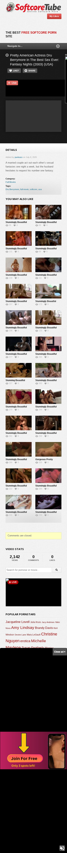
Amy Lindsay (22, 627)
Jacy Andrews (48, 622)
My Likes (54, 16)
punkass (19, 157)
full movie (24, 189)
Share (31, 71)
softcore (33, 189)
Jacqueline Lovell (18, 622)
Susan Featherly (33, 647)
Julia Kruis (35, 622)
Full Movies (11, 182)
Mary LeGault (33, 634)
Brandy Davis (44, 627)
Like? (16, 71)
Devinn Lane (20, 635)
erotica (25, 641)
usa (40, 189)
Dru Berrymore (12, 189)
